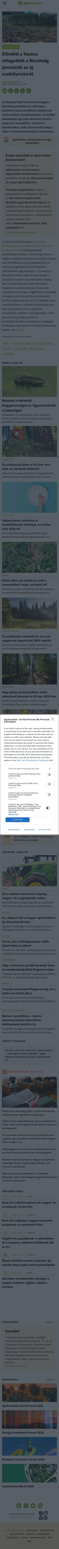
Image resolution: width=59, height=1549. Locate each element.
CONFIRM (17, 820)
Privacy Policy (45, 829)
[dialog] (29, 774)
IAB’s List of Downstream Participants (33, 760)
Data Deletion (14, 829)
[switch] (48, 774)
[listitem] (29, 768)
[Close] (53, 719)
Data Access (29, 829)
